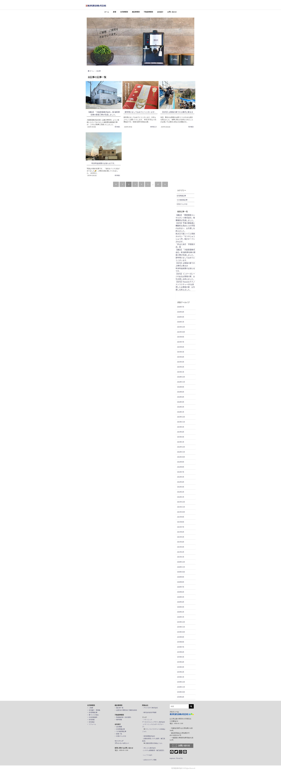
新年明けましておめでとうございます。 (140, 112)
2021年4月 (180, 542)
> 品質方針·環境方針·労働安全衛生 (126, 710)
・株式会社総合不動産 (149, 712)
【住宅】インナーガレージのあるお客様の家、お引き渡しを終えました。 (185, 276)
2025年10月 (181, 332)
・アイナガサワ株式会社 (150, 707)
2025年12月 (181, 327)
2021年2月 (180, 552)
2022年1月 (180, 497)
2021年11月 (181, 507)
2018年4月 (180, 697)
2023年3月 (180, 437)
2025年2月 (180, 367)
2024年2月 (180, 407)
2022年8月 (180, 467)
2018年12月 (181, 682)
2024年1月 (180, 412)
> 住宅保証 (91, 722)
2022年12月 (181, 447)
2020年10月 (181, 572)
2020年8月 (180, 582)
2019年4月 (180, 662)
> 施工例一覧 (119, 707)
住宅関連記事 (181, 195)
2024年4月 (180, 397)
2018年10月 (181, 692)
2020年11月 (181, 567)
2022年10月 (181, 457)
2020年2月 (180, 612)
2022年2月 (180, 492)
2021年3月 (180, 547)
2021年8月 (180, 522)
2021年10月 (181, 512)
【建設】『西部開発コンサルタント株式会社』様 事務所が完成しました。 (185, 217)
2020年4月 (180, 602)
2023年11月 (181, 422)
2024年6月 (180, 392)
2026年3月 (180, 317)
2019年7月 (180, 647)
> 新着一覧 (118, 734)
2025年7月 (180, 342)
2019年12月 (181, 622)
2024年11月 (181, 382)
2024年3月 (180, 402)
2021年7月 (180, 527)
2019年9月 (180, 637)
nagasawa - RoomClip (176, 758)
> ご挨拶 (90, 707)
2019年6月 (180, 652)
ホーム (106, 12)
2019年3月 (180, 667)
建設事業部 (136, 12)
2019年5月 (180, 657)
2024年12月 (181, 377)
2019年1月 (180, 677)
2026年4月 (180, 312)
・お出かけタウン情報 (149, 759)
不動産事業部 (148, 12)
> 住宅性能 (91, 719)
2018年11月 (181, 687)
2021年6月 (180, 532)
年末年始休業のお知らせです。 (103, 163)
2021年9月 (180, 517)
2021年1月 (180, 557)
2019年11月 (181, 627)
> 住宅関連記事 (92, 712)
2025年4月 (180, 357)
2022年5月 (180, 477)
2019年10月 (181, 632)
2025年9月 (180, 337)
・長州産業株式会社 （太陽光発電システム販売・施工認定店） (153, 738)
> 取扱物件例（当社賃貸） (123, 717)
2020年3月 (180, 607)
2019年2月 (180, 672)
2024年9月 (180, 387)
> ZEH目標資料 (92, 717)
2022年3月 (180, 487)
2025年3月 (180, 362)
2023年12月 (181, 417)
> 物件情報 (118, 719)
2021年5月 (180, 537)
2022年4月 (180, 482)
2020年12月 (181, 562)
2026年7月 (180, 307)
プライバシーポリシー (122, 743)
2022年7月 (180, 472)
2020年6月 (180, 592)
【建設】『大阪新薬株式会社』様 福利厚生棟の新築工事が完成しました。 (185, 252)
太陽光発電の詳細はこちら (153, 743)
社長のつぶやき (182, 204)
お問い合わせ (172, 12)
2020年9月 (180, 577)
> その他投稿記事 (120, 731)
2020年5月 (180, 597)
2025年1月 (180, 372)
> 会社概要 (118, 726)
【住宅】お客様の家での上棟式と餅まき (177, 112)
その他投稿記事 (182, 200)
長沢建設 (117, 126)
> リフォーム (91, 724)
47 (158, 184)
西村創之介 (153, 126)
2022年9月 (180, 462)
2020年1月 (180, 617)
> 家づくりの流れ (93, 715)
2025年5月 (180, 352)
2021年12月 (181, 502)
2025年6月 (180, 347)
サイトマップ (119, 741)
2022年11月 (181, 452)
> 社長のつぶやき (120, 736)
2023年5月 (180, 427)
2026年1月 (180, 322)
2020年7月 (180, 587)
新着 (114, 12)
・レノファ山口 (147, 755)
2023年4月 (180, 432)
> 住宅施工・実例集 (93, 710)
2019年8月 (180, 642)
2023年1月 (180, 442)
